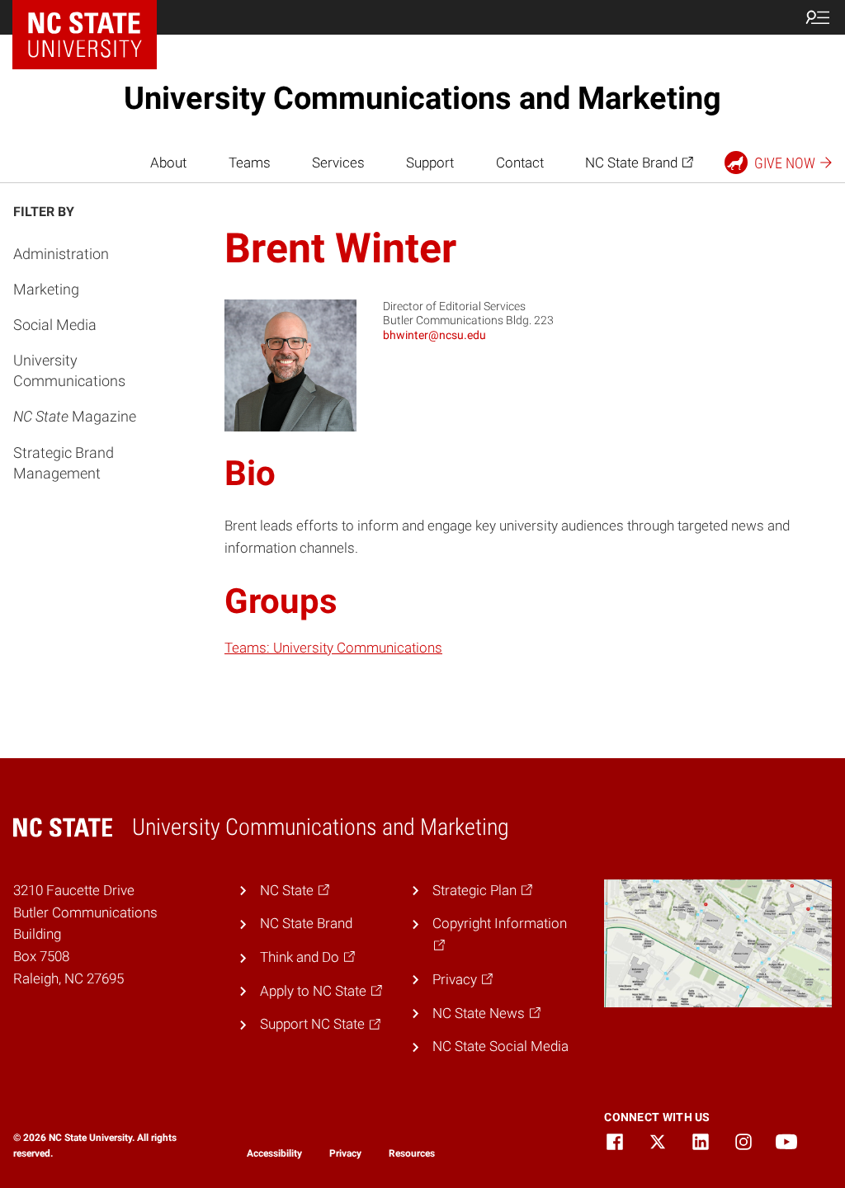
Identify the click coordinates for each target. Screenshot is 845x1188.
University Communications (69, 370)
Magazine (74, 416)
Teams (250, 162)
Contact (520, 162)
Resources (412, 1153)
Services (338, 162)
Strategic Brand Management (63, 463)
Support (430, 162)
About (168, 162)
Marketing (46, 289)
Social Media (55, 324)
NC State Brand (306, 923)
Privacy (345, 1153)
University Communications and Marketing (422, 98)
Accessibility (274, 1153)
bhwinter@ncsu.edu (434, 335)
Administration (61, 253)
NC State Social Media (500, 1046)
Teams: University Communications (333, 647)
